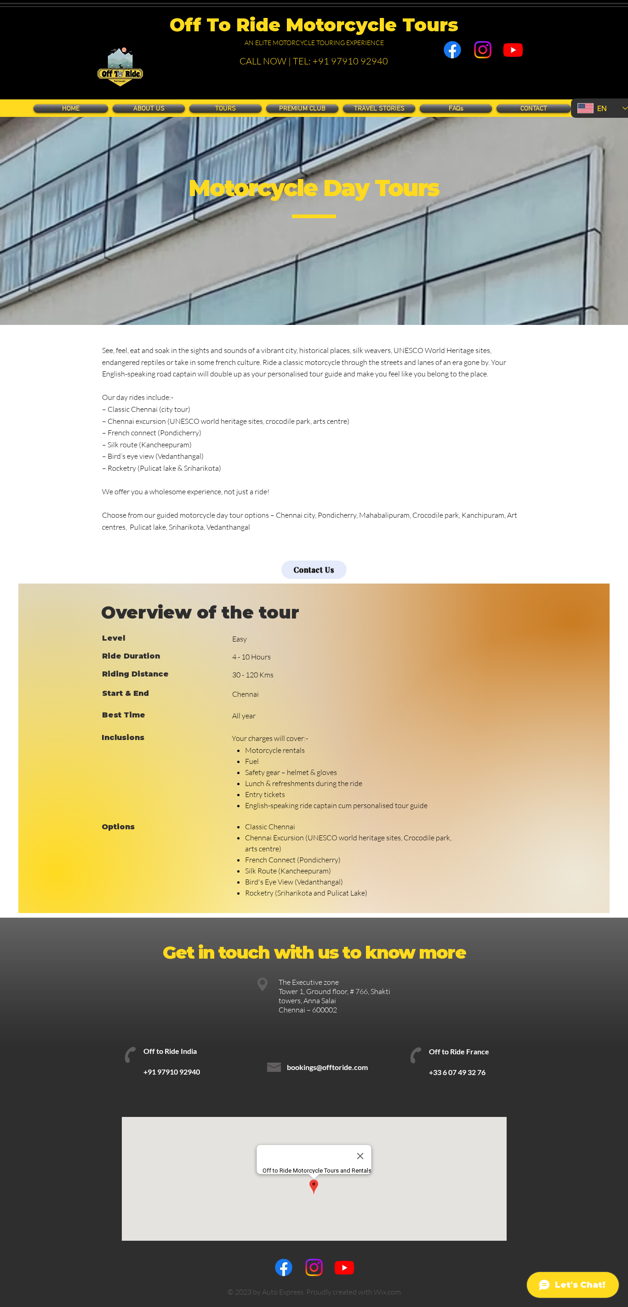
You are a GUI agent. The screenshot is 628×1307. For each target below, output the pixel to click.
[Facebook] (452, 49)
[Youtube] (513, 49)
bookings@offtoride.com (327, 1067)
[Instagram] (482, 49)
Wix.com (387, 1291)
